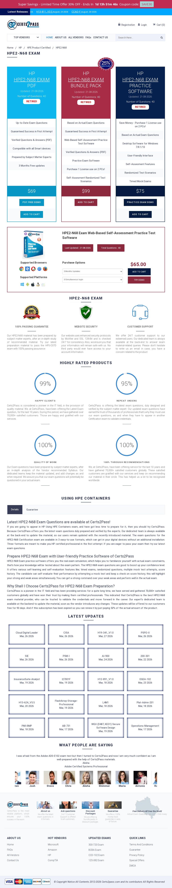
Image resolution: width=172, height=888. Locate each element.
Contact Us (100, 37)
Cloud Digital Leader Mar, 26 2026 (27, 634)
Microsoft (53, 844)
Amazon (52, 849)
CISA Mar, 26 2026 (66, 634)
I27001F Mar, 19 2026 (66, 681)
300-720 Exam (96, 844)
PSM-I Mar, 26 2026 (66, 658)
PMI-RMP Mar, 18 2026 (27, 727)
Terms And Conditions (141, 844)
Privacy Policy (136, 855)
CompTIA (53, 860)
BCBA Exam (95, 850)
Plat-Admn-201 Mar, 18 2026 (145, 704)
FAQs (88, 37)
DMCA (132, 865)
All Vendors (75, 37)
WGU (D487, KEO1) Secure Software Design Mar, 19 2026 (105, 728)
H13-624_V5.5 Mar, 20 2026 (27, 704)
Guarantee (32, 509)
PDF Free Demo (32, 202)
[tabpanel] (86, 779)
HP (20, 47)
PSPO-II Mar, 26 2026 (145, 634)
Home (49, 37)
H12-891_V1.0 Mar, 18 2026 (106, 681)
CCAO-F (65, 11)
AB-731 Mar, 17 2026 (66, 727)
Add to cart (32, 214)
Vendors (22, 37)
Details (15, 509)
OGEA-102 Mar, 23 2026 (145, 681)
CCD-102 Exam (96, 855)
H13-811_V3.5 (33, 11)
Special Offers (136, 860)
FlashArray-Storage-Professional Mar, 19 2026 (66, 704)
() (161, 25)
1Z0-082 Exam (96, 860)
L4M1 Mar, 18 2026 (106, 704)
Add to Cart (139, 271)
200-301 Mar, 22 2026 (145, 658)
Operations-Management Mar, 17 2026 (145, 727)
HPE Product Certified (39, 47)
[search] (161, 38)
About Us (60, 37)
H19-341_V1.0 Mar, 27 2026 (106, 634)
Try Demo (139, 280)
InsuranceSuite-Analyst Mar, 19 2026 (27, 681)
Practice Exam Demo (140, 202)
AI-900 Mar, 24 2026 (106, 658)
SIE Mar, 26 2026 (27, 658)
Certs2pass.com (111, 881)
